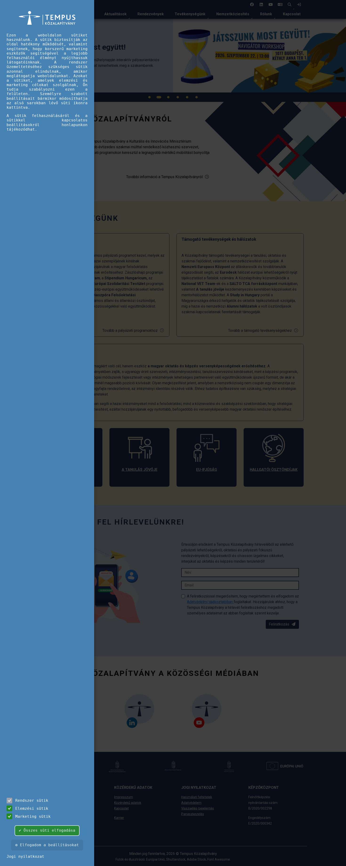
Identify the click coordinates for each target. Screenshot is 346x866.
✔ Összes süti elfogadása (47, 830)
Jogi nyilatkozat (25, 856)
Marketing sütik (33, 816)
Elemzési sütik (31, 808)
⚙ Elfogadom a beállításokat (47, 845)
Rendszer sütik (31, 800)
